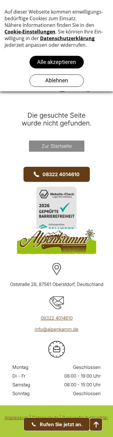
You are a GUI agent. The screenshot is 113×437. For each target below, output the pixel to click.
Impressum (16, 417)
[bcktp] (95, 424)
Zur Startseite (57, 146)
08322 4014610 (57, 318)
